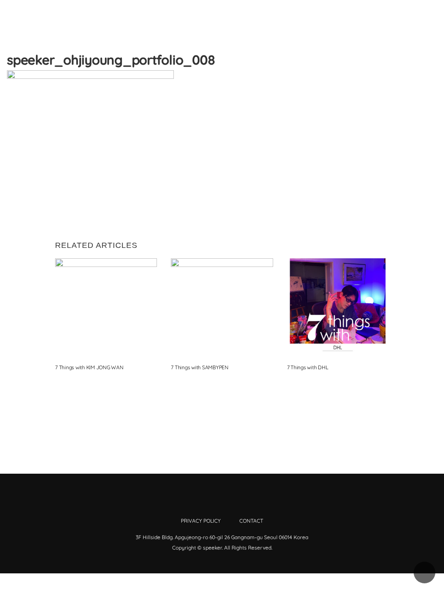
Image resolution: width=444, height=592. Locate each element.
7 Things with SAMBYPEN (200, 367)
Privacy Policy (201, 520)
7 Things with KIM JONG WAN (89, 367)
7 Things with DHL (307, 367)
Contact (251, 520)
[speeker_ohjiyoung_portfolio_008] (367, 77)
